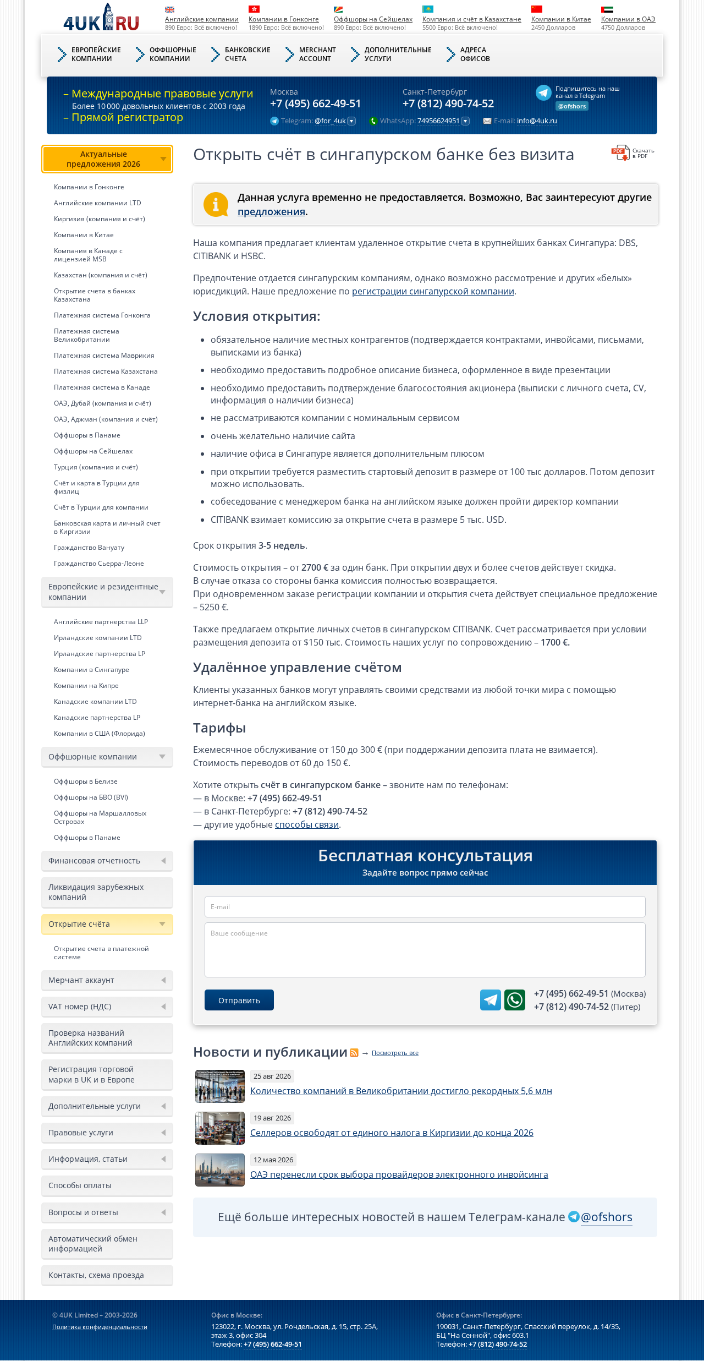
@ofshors (572, 106)
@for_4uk (330, 121)
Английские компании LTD (97, 202)
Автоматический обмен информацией (93, 1243)
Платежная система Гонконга (102, 315)
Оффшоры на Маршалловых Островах (100, 817)
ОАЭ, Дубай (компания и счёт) (102, 403)
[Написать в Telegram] (490, 1000)
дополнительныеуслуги (398, 54)
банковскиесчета (248, 54)
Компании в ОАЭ (628, 19)
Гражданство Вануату (89, 547)
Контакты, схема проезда (96, 1275)
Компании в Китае (561, 19)
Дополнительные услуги (94, 1106)
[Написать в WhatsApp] (514, 1000)
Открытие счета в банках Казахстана (94, 295)
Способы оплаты (80, 1185)
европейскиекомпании (96, 54)
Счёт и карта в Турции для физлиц (97, 487)
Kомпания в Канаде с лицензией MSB (88, 255)
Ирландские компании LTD (98, 637)
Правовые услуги (80, 1132)
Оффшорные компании (92, 756)
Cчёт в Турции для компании (101, 507)
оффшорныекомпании (173, 54)
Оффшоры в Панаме (87, 435)
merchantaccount (317, 54)
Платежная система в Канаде (102, 387)
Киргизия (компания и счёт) (99, 218)
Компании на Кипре (86, 685)
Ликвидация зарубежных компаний (96, 892)
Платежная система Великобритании (86, 335)
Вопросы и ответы (83, 1212)
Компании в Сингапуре (91, 669)
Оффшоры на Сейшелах (373, 19)
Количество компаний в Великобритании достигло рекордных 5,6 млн (401, 1091)
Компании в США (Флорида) (99, 733)
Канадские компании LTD (95, 701)
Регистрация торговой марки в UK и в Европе (91, 1074)
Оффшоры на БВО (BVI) (91, 797)
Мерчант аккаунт (81, 980)
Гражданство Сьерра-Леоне (99, 563)
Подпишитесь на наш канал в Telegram (588, 92)
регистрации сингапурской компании (433, 291)
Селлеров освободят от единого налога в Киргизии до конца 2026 (392, 1133)
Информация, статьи (88, 1159)
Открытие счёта (79, 924)
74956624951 (438, 121)
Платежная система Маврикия (104, 355)
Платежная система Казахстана (106, 371)
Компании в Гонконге (284, 19)
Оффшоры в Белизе (86, 781)
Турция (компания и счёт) (96, 467)
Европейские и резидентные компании (103, 591)
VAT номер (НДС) (79, 1006)
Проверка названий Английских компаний (90, 1037)
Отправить (239, 1000)
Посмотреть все (395, 1052)
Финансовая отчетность (94, 860)
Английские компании (202, 19)
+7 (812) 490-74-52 (448, 104)
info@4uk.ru (537, 121)
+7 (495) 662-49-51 (315, 104)
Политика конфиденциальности (99, 1327)
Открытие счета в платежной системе (101, 952)
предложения (271, 211)
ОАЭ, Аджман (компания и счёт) (106, 419)
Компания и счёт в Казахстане (471, 19)
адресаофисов (475, 54)
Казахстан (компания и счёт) (100, 275)
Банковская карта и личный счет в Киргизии (107, 527)
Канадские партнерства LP (97, 717)
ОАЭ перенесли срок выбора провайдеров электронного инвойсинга (399, 1174)
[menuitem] (107, 358)
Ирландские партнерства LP (99, 653)
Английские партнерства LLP (101, 621)
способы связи (307, 824)
